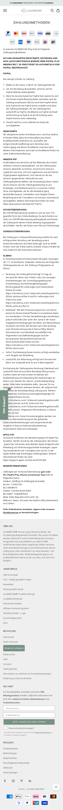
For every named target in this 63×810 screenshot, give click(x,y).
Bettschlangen (10, 753)
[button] (4, 405)
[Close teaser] (9, 389)
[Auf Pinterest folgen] (21, 780)
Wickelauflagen (10, 772)
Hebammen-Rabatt (12, 603)
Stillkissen (8, 767)
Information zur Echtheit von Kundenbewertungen (27, 673)
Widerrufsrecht (10, 641)
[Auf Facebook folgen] (4, 780)
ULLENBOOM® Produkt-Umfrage (19, 594)
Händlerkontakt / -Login (14, 613)
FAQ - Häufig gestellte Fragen (17, 579)
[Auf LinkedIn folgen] (30, 780)
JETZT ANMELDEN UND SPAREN (29, 722)
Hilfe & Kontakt (10, 575)
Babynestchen (10, 758)
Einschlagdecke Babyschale (16, 763)
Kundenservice (10, 512)
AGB (5, 659)
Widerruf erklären (14, 648)
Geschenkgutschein (12, 618)
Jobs (5, 623)
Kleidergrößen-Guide (13, 589)
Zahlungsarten (10, 669)
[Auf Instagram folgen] (13, 780)
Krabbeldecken (10, 748)
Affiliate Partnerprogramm (16, 608)
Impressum (8, 637)
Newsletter (8, 584)
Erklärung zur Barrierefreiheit (17, 678)
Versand (7, 664)
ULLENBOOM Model (12, 599)
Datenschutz (9, 654)
